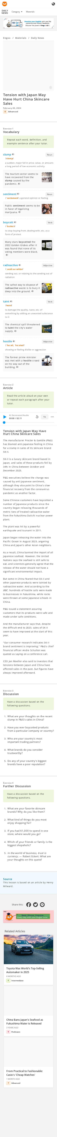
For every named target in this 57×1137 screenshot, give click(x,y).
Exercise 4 (8, 783)
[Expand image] (28, 65)
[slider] (4, 422)
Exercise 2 (8, 384)
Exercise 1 (8, 128)
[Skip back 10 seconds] (37, 417)
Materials (30, 11)
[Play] (5, 417)
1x (44, 416)
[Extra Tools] (52, 417)
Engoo (7, 37)
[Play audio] (13, 155)
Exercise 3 (8, 690)
